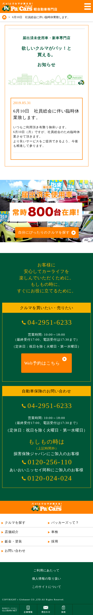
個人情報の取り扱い (46, 578)
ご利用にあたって (46, 570)
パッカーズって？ (65, 522)
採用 (54, 541)
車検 (54, 532)
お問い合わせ (15, 550)
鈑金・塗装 (13, 541)
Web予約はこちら (42, 363)
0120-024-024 (49, 478)
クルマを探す (15, 522)
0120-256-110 (50, 462)
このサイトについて (46, 586)
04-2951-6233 (49, 322)
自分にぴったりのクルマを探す (44, 232)
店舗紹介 (12, 532)
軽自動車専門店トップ (5, 17)
